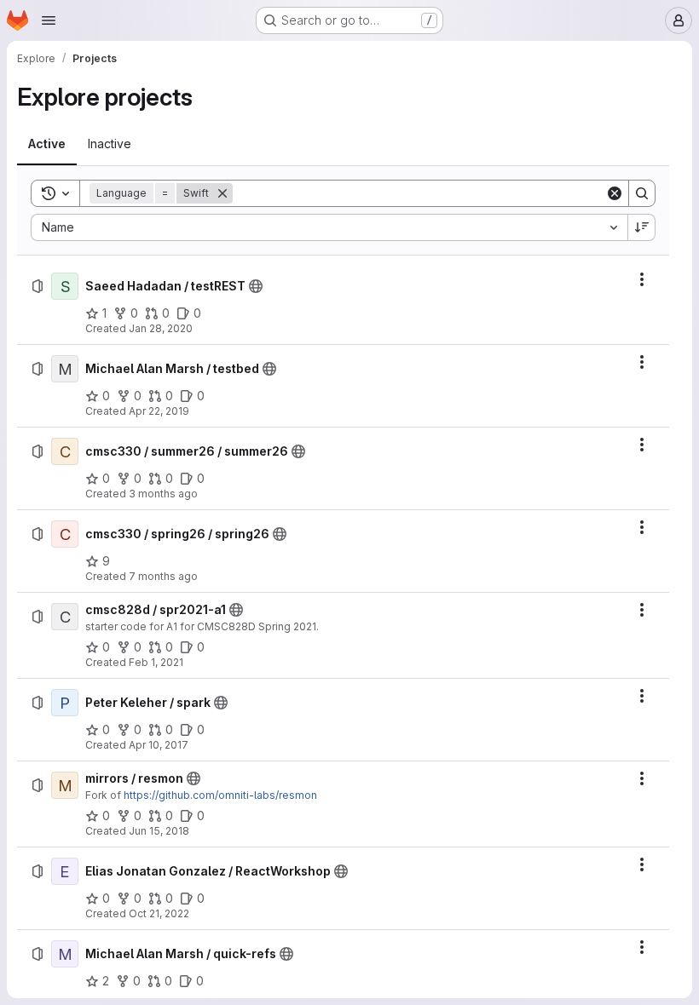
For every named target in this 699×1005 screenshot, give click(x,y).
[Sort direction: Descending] (642, 227)
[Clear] (614, 193)
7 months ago (163, 576)
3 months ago (163, 493)
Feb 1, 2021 (156, 662)
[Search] (642, 193)
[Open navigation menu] (48, 20)
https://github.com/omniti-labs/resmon (220, 795)
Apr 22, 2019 (159, 411)
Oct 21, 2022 (159, 913)
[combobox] (329, 227)
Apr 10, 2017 (158, 744)
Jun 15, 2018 (159, 830)
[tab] (47, 144)
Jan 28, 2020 (161, 328)
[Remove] (222, 193)
